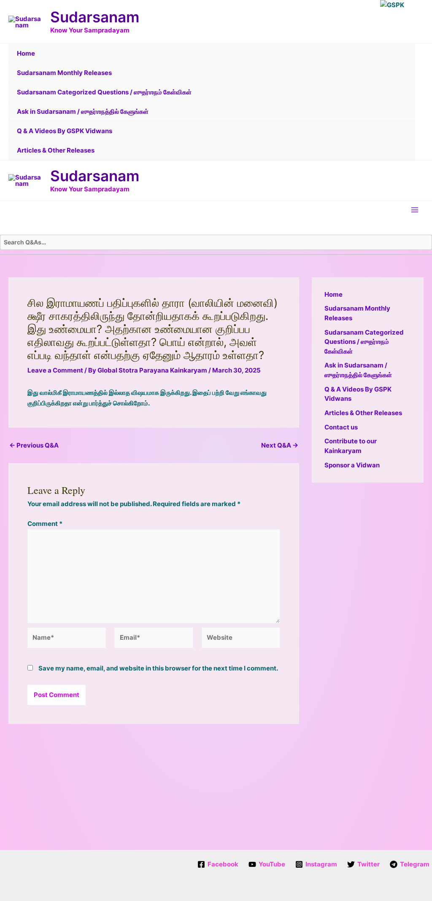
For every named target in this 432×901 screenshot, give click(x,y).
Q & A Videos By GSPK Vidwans (64, 131)
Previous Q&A (34, 445)
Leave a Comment (55, 370)
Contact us (341, 427)
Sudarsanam (94, 17)
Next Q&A (279, 445)
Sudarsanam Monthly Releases (64, 73)
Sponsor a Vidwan (352, 465)
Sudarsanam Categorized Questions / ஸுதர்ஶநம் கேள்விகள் (104, 92)
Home (26, 53)
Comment (44, 524)
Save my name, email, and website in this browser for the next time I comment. (158, 668)
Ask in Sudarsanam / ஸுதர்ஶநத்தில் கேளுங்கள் (82, 111)
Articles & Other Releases (55, 150)
